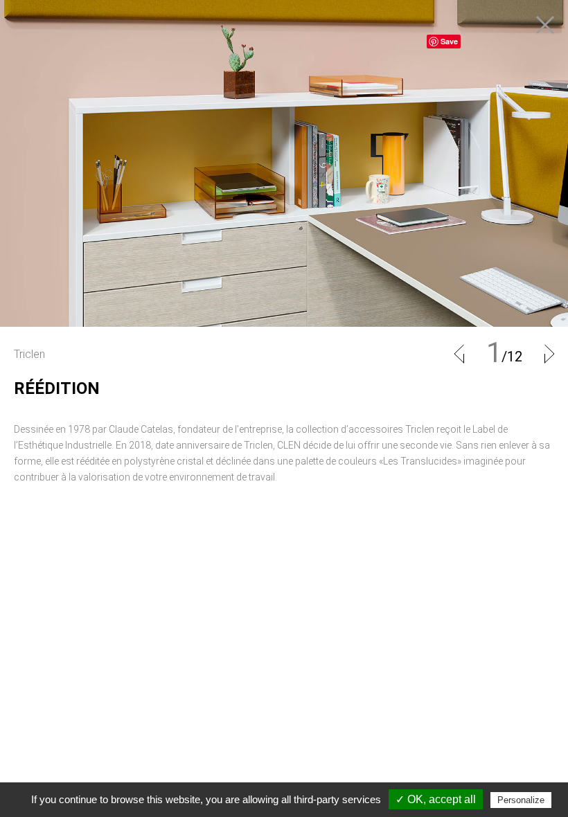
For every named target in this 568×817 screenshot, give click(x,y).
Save (449, 41)
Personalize (520, 800)
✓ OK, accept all (436, 799)
